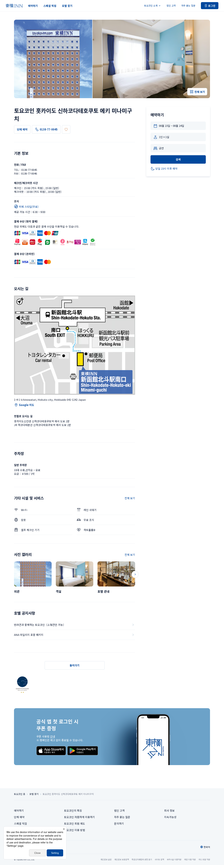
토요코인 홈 (19, 794)
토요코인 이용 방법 (74, 830)
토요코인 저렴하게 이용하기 (79, 817)
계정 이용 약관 (190, 859)
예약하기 (33, 6)
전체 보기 (130, 498)
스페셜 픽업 (49, 6)
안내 (52, 736)
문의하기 (119, 823)
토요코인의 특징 (73, 810)
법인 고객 (171, 5)
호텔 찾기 (67, 6)
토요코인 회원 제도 (74, 823)
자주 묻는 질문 (188, 5)
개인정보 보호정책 (121, 859)
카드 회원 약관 (204, 859)
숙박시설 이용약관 (174, 859)
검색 (178, 159)
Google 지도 (26, 405)
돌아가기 (74, 665)
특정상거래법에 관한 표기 (142, 859)
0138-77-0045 (49, 129)
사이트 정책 (159, 859)
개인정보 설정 (105, 859)
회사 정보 (169, 810)
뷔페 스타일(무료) (28, 206)
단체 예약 (22, 129)
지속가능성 (170, 817)
